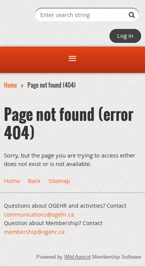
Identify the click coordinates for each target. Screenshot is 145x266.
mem (34, 232)
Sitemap (59, 181)
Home (10, 85)
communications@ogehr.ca (39, 214)
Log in (125, 35)
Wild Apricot (77, 257)
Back (34, 181)
